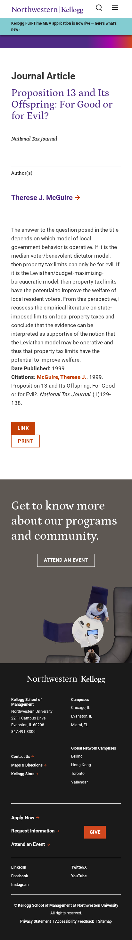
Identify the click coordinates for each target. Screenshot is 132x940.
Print (25, 441)
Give (95, 832)
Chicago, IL (80, 707)
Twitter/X (79, 867)
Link (23, 428)
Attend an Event (28, 844)
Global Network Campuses (93, 748)
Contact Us (20, 756)
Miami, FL (79, 725)
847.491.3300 (23, 731)
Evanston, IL (81, 716)
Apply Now (22, 818)
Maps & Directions (27, 765)
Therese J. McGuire (42, 198)
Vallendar (79, 782)
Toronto (78, 773)
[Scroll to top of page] (121, 907)
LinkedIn (18, 867)
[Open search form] (101, 8)
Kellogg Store (22, 774)
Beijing (77, 756)
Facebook (19, 876)
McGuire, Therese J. (62, 377)
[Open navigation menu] (115, 8)
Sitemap (105, 921)
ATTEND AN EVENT (66, 560)
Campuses (80, 699)
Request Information (32, 831)
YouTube (79, 876)
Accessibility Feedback (74, 921)
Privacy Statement (35, 921)
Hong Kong (81, 765)
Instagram (20, 884)
